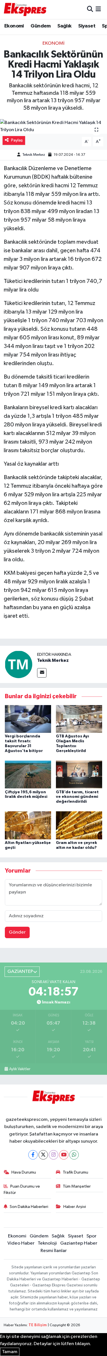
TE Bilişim (38, 1325)
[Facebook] (33, 1155)
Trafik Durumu (75, 1172)
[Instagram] (53, 1155)
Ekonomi (14, 26)
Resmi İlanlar (54, 1250)
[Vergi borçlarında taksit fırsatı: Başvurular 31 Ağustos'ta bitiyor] (28, 719)
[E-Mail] (42, 673)
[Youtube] (63, 1155)
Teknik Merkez (33, 155)
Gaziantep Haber (78, 1243)
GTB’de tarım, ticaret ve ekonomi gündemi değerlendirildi (77, 797)
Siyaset (86, 26)
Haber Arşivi (74, 1207)
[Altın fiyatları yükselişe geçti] (28, 825)
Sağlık (64, 26)
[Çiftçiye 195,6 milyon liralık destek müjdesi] (28, 774)
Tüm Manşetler (77, 1186)
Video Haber (21, 1243)
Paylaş (17, 140)
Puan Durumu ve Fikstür (22, 1189)
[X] (43, 1155)
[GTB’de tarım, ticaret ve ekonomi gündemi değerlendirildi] (79, 774)
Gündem (41, 26)
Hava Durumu (23, 1172)
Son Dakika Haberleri (29, 1207)
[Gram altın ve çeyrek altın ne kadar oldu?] (79, 825)
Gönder (17, 932)
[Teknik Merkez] (18, 664)
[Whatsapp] (74, 1155)
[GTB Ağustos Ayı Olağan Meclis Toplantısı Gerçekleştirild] (79, 719)
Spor (91, 1236)
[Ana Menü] (98, 9)
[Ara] (90, 9)
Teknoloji (47, 1243)
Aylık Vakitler (19, 1069)
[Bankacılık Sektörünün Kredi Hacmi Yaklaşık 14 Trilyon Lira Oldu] (53, 126)
